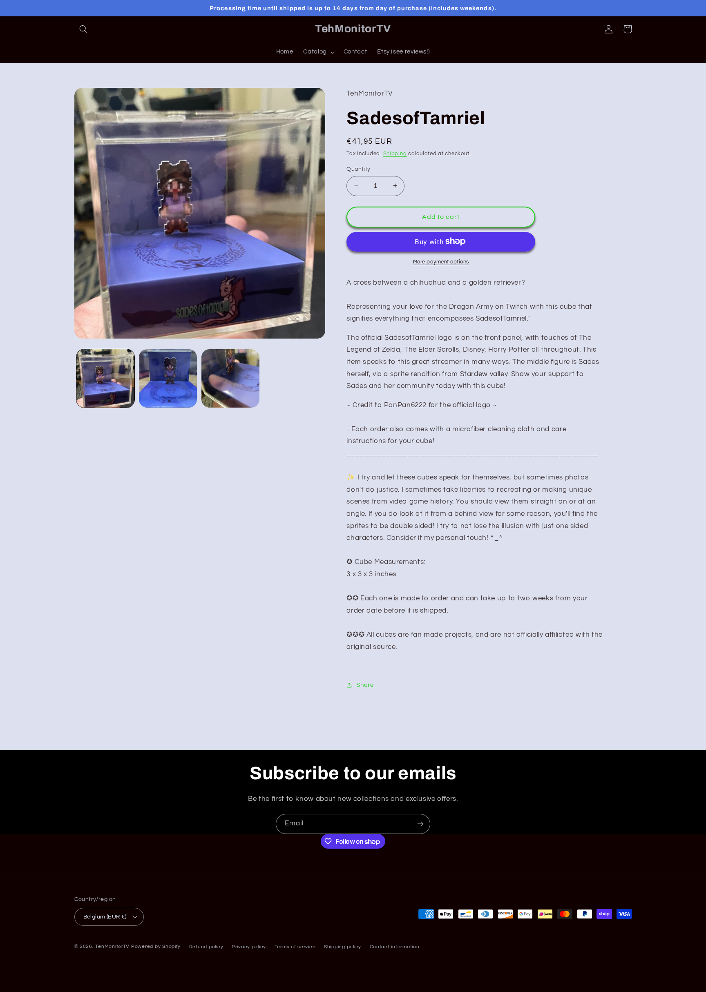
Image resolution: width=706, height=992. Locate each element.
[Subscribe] (420, 824)
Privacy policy (249, 947)
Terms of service (295, 947)
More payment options (441, 261)
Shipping (395, 153)
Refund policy (206, 947)
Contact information (395, 947)
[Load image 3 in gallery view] (230, 378)
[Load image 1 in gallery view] (105, 378)
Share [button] (364, 685)
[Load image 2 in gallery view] (168, 378)
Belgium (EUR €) (105, 917)
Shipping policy (342, 947)
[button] (83, 29)
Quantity (358, 169)
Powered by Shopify (156, 946)
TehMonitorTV (112, 946)
